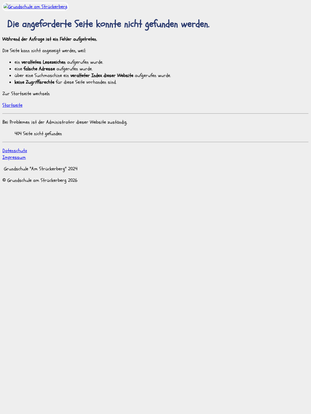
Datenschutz (14, 150)
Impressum (14, 157)
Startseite (12, 105)
